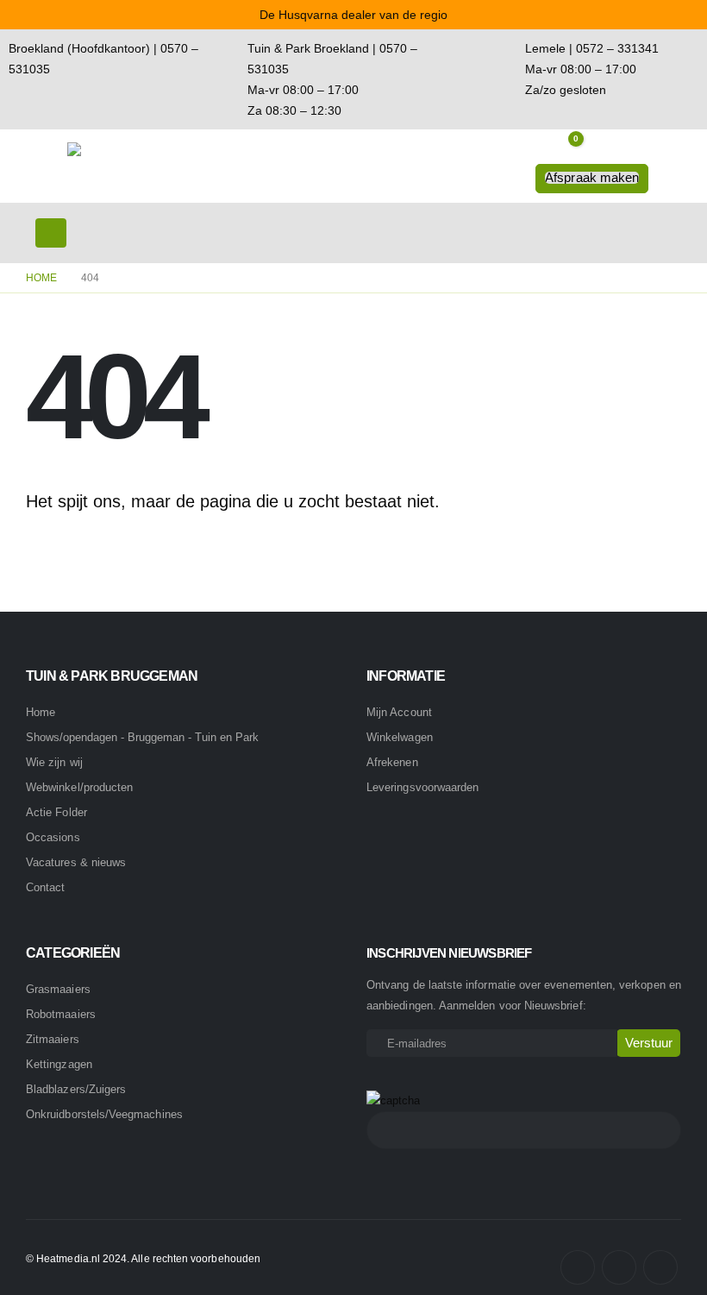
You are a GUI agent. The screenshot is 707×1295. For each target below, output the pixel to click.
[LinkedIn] (660, 1267)
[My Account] (601, 151)
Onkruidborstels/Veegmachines (104, 1114)
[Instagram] (619, 1267)
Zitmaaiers (52, 1039)
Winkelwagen (399, 737)
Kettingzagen (59, 1064)
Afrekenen (392, 762)
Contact (45, 887)
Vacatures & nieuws (76, 862)
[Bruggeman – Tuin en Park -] (114, 166)
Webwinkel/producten (79, 787)
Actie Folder (56, 812)
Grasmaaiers (58, 989)
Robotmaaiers (61, 1014)
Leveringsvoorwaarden (422, 787)
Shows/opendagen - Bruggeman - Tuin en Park (142, 738)
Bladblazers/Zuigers (76, 1089)
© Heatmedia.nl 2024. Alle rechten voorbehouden (143, 1258)
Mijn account (399, 712)
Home (40, 712)
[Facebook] (577, 1267)
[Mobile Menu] (50, 233)
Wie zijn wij (54, 762)
